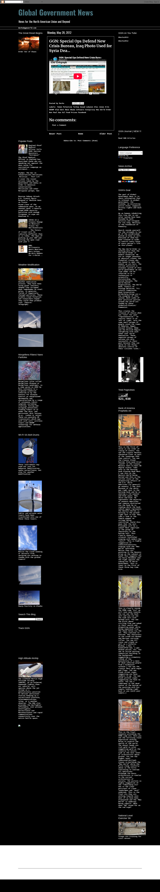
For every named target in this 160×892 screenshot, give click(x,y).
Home (80, 134)
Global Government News (55, 12)
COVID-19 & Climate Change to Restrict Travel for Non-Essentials (36, 224)
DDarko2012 (123, 41)
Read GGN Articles (126, 138)
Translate (127, 158)
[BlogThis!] (75, 103)
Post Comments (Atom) (88, 141)
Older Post (106, 134)
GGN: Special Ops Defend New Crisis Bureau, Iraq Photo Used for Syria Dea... (80, 46)
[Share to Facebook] (80, 103)
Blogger (99, 874)
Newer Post (55, 134)
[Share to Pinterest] (83, 103)
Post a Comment (59, 125)
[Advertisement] (28, 95)
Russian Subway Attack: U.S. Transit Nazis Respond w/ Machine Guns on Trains (29, 199)
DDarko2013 (123, 37)
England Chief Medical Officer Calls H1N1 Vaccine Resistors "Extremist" (35, 150)
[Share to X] (78, 103)
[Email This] (73, 103)
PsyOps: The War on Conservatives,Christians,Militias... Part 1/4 (30, 175)
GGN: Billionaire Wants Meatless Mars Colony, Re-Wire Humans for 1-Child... (36, 250)
